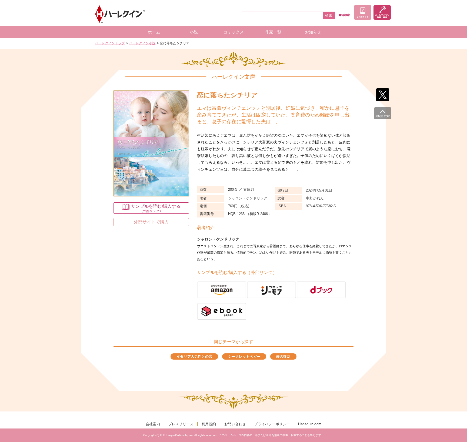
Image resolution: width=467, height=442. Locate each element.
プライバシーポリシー (272, 424)
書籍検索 (344, 15)
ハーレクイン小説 (142, 43)
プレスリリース (180, 424)
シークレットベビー (244, 356)
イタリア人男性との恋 (194, 356)
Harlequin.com (309, 424)
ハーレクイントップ (110, 43)
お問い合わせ (235, 424)
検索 (329, 15)
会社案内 (153, 424)
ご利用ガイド (362, 12)
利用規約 (209, 424)
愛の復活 (283, 356)
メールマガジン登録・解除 (382, 12)
